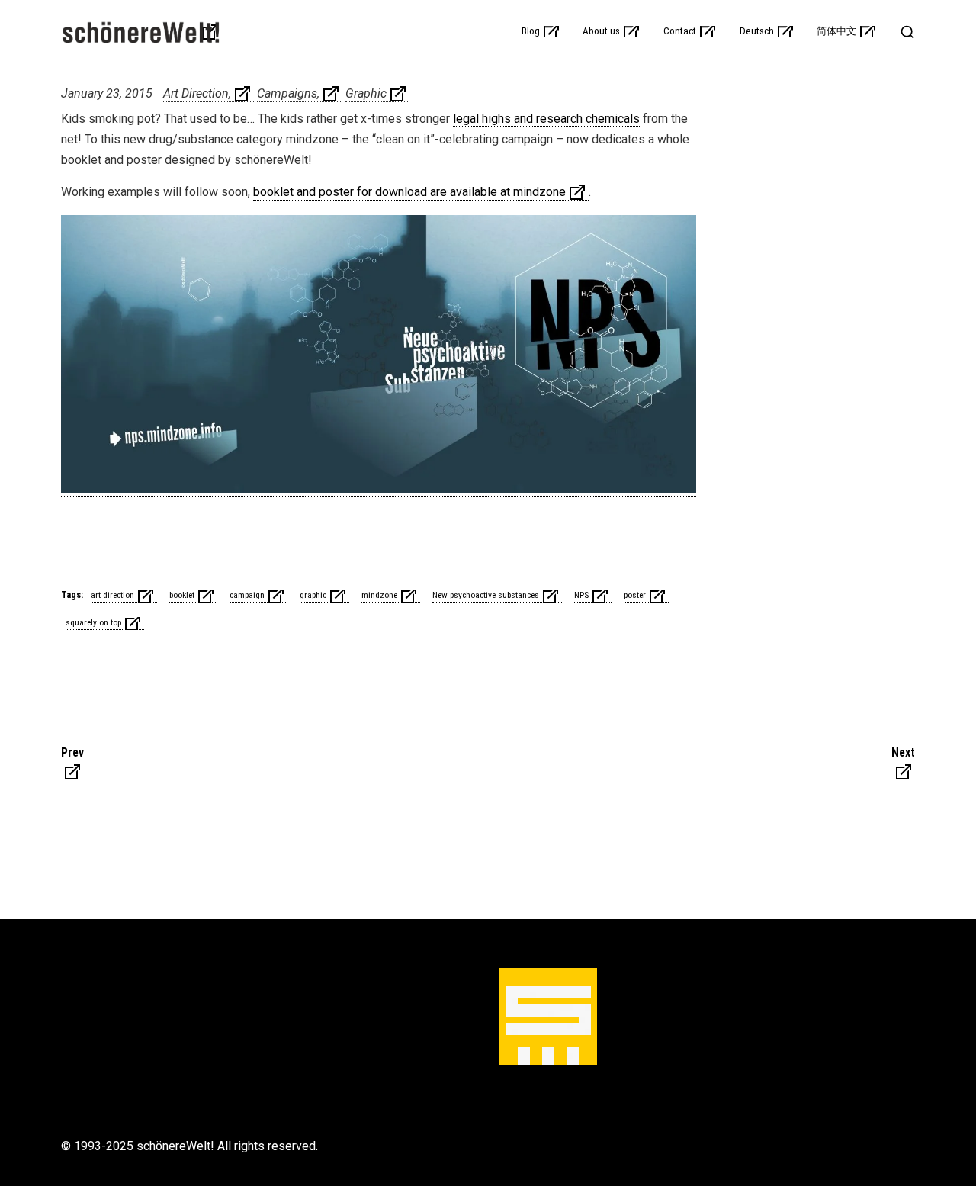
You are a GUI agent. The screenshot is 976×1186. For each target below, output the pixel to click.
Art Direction (196, 93)
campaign (247, 595)
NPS (581, 595)
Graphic (366, 93)
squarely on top (93, 622)
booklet (181, 595)
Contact (679, 31)
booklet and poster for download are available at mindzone (409, 192)
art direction (112, 595)
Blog (531, 31)
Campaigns (287, 93)
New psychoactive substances (485, 595)
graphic (313, 595)
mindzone (379, 595)
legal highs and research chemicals (546, 118)
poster (635, 595)
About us (601, 31)
